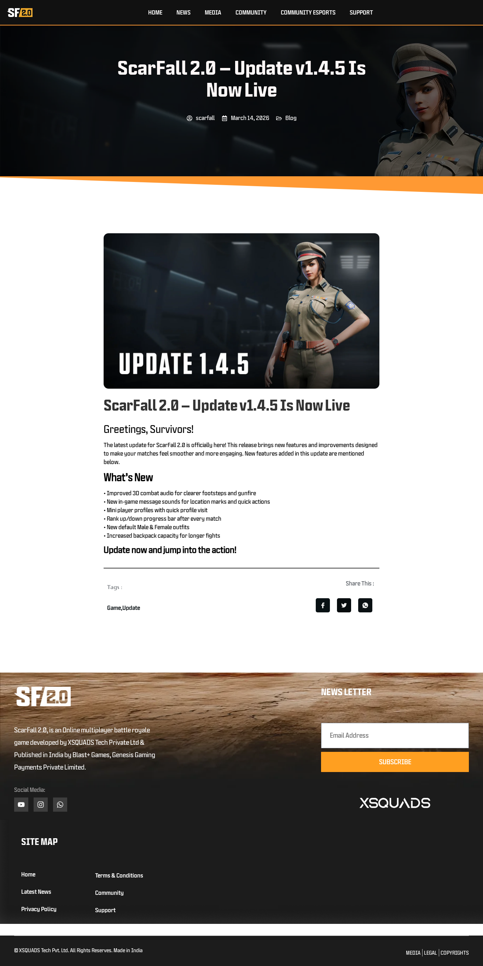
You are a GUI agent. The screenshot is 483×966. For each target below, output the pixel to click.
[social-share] (323, 605)
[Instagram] (41, 805)
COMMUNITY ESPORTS (308, 12)
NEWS (183, 12)
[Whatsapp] (60, 805)
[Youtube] (21, 805)
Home (155, 12)
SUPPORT (361, 12)
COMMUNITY (251, 12)
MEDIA (213, 12)
